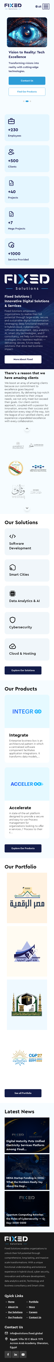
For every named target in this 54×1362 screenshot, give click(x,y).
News (32, 1307)
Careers (33, 1312)
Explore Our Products (23, 848)
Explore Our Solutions (23, 670)
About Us (13, 1307)
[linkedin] (15, 1354)
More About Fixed (23, 359)
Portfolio (33, 1302)
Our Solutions (15, 1312)
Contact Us (27, 81)
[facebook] (8, 1354)
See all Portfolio (23, 1093)
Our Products (15, 1317)
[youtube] (23, 1354)
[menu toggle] (45, 6)
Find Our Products (27, 92)
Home (11, 1302)
